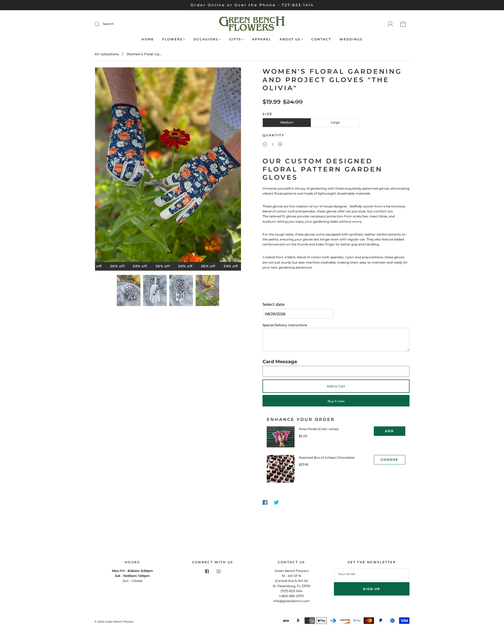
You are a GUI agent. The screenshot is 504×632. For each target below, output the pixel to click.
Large (335, 122)
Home (147, 39)
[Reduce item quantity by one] (265, 145)
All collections (106, 54)
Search (108, 24)
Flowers (172, 39)
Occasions (205, 39)
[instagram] (218, 571)
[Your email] (372, 574)
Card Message (279, 362)
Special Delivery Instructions (284, 325)
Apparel (261, 39)
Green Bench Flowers (119, 621)
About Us (290, 39)
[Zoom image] (168, 165)
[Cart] (403, 24)
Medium (286, 122)
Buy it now (336, 401)
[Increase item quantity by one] (280, 145)
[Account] (390, 24)
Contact (321, 39)
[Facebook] (265, 502)
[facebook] (207, 571)
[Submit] (100, 24)
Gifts (235, 39)
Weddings (351, 39)
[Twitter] (276, 502)
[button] (109, 165)
